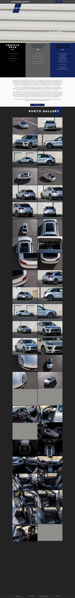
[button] (58, 2)
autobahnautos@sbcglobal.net (44, 596)
